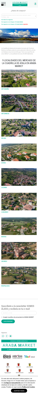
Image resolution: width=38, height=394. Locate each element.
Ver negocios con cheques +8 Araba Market (12, 22)
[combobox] (19, 16)
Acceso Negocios (35, 3)
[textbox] (19, 16)
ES (2, 4)
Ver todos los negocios (7, 19)
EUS (5, 4)
